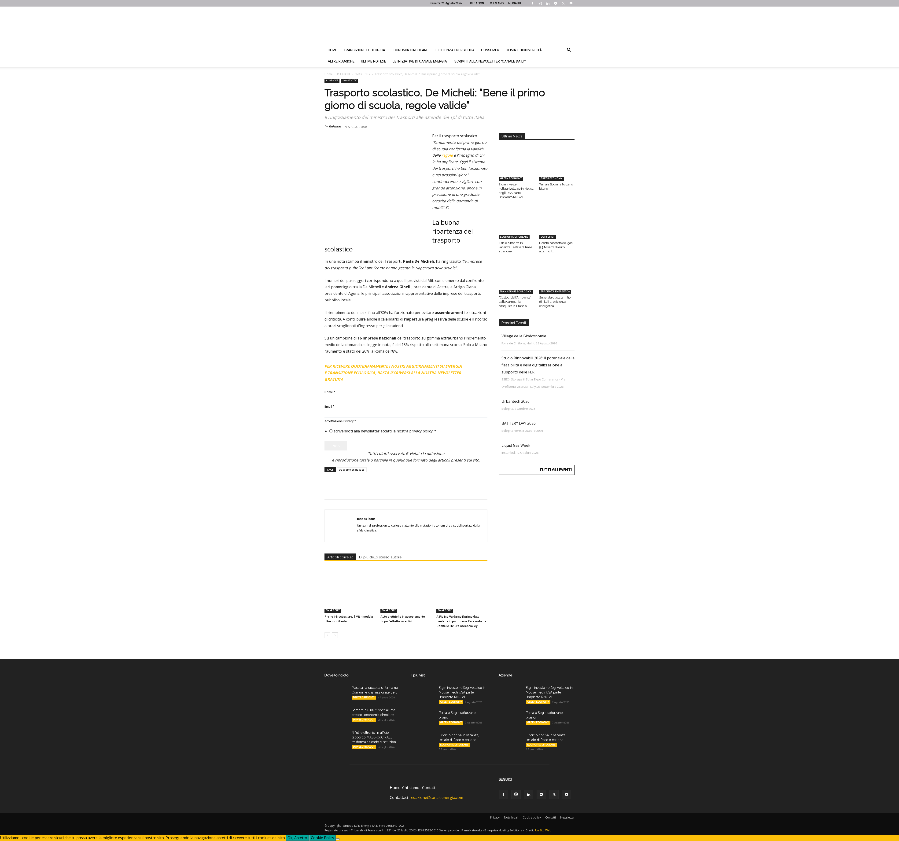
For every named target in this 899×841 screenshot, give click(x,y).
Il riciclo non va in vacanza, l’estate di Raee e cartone (515, 247)
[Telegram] (555, 3)
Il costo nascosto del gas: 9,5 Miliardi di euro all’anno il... (556, 247)
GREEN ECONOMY (511, 178)
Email (329, 406)
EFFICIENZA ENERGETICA (555, 291)
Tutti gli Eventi (555, 469)
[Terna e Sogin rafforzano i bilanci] (557, 168)
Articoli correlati (340, 557)
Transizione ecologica (364, 50)
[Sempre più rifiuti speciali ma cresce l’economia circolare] (336, 716)
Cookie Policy (322, 837)
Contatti (429, 787)
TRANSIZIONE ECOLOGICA (515, 291)
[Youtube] (571, 3)
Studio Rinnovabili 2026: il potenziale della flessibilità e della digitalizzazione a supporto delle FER (538, 365)
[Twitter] (563, 3)
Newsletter (567, 817)
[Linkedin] (547, 3)
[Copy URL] (393, 489)
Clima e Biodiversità (524, 50)
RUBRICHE (343, 74)
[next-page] (335, 635)
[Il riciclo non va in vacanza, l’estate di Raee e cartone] (516, 227)
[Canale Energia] (449, 25)
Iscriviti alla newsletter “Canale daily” (489, 61)
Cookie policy (532, 817)
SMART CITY (362, 74)
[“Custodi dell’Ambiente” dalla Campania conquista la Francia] (516, 281)
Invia (336, 445)
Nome (329, 392)
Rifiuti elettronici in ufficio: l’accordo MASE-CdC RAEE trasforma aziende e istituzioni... (375, 737)
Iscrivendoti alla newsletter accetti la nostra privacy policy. (384, 431)
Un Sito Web (543, 830)
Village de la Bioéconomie (523, 336)
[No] (338, 839)
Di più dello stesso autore (380, 557)
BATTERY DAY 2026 (518, 423)
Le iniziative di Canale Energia (420, 61)
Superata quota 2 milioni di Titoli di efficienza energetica (556, 302)
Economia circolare (410, 50)
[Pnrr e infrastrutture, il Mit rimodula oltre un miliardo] (350, 595)
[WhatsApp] (361, 489)
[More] (405, 489)
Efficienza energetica (455, 50)
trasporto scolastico (352, 469)
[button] (569, 50)
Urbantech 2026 (515, 401)
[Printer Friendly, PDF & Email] (474, 364)
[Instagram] (540, 3)
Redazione (335, 126)
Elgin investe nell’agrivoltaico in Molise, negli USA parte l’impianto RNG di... (462, 692)
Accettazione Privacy (340, 421)
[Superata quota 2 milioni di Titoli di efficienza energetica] (557, 281)
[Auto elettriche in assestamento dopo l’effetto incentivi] (405, 595)
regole (447, 155)
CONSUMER (547, 237)
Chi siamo (410, 787)
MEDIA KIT (514, 3)
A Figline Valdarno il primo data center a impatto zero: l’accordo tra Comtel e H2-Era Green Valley (461, 621)
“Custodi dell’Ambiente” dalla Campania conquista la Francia (515, 302)
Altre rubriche (341, 61)
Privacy (495, 817)
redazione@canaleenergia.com (436, 797)
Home (332, 50)
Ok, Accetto (297, 837)
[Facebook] (532, 3)
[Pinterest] (350, 489)
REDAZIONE (478, 3)
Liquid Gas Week (515, 445)
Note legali (511, 817)
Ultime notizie (373, 61)
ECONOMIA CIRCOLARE (514, 237)
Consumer (490, 50)
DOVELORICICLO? (363, 697)
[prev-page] (327, 635)
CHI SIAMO (497, 3)
